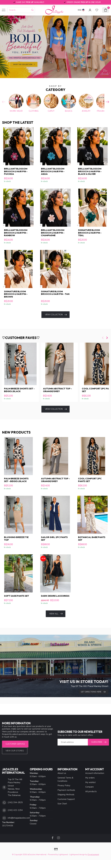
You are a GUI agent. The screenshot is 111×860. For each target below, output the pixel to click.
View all (53, 613)
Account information (94, 773)
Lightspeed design (77, 854)
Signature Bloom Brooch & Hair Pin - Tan (55, 292)
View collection (54, 314)
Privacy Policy (64, 785)
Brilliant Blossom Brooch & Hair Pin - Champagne (52, 233)
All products (91, 791)
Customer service (15, 744)
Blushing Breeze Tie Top (16, 538)
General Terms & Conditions (65, 779)
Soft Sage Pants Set (16, 595)
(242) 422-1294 (15, 810)
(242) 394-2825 (15, 802)
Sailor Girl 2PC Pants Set (54, 538)
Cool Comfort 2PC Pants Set (90, 480)
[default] (3, 164)
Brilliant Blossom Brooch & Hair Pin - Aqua (52, 171)
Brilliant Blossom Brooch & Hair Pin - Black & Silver (90, 171)
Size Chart (62, 803)
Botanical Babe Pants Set (91, 538)
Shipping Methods (66, 794)
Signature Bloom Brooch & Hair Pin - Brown (15, 294)
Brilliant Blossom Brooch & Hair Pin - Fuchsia (15, 171)
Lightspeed (63, 854)
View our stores (15, 750)
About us (62, 773)
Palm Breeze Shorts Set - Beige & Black (19, 390)
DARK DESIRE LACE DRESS (55, 595)
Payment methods (66, 790)
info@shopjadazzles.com (19, 818)
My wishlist (90, 782)
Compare (89, 786)
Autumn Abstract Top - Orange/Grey (57, 390)
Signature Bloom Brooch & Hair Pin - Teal (90, 233)
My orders (90, 777)
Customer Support (66, 799)
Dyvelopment (93, 854)
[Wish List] (96, 10)
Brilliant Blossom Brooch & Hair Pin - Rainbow (15, 233)
